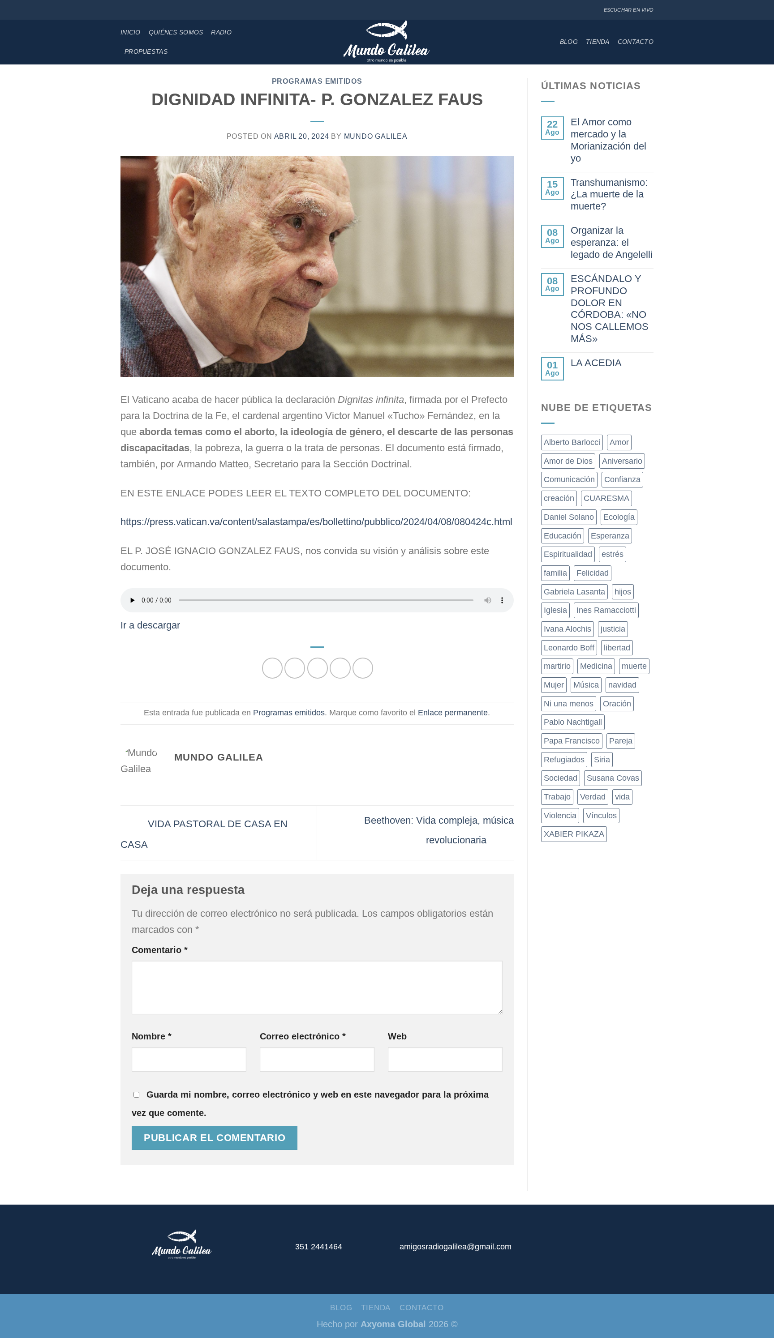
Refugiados (564, 759)
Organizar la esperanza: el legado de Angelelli (612, 242)
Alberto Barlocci (572, 442)
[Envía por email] (317, 668)
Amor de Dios (568, 461)
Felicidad (592, 573)
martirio (557, 666)
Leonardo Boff (569, 647)
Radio (221, 32)
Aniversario (622, 461)
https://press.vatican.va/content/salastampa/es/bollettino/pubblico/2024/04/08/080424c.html (316, 521)
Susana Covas (613, 778)
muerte (634, 666)
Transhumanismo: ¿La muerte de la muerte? (609, 194)
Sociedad (560, 778)
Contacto (636, 41)
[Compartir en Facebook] (272, 668)
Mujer (554, 684)
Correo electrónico (303, 1036)
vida (622, 796)
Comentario (160, 950)
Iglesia (555, 610)
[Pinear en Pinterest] (340, 668)
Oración (617, 703)
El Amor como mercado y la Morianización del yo (608, 140)
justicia (613, 628)
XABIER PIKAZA (574, 833)
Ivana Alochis (567, 628)
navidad (622, 684)
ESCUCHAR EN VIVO (629, 10)
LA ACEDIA (596, 362)
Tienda (598, 41)
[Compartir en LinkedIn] (363, 668)
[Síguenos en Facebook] (125, 10)
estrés (613, 554)
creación (559, 498)
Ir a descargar (150, 625)
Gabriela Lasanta (574, 591)
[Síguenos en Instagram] (135, 10)
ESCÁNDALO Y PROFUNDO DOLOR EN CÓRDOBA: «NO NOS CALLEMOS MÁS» (610, 308)
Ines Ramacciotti (606, 610)
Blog (569, 41)
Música (586, 684)
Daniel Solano (569, 517)
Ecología (619, 517)
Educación (562, 535)
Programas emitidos (317, 81)
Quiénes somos (176, 32)
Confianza (622, 479)
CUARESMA (606, 498)
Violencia (560, 815)
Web (397, 1036)
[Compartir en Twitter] (294, 668)
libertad (617, 647)
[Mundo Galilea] (387, 42)
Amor (619, 442)
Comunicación (569, 479)
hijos (623, 591)
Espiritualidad (568, 554)
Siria (602, 759)
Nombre (152, 1036)
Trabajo (557, 796)
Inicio (130, 32)
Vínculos (601, 815)
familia (555, 573)
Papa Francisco (572, 740)
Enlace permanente (453, 712)
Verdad (593, 796)
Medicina (596, 666)
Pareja (620, 740)
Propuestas (146, 51)
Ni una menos (568, 703)
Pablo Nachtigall (573, 722)
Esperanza (610, 535)
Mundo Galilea (376, 136)
